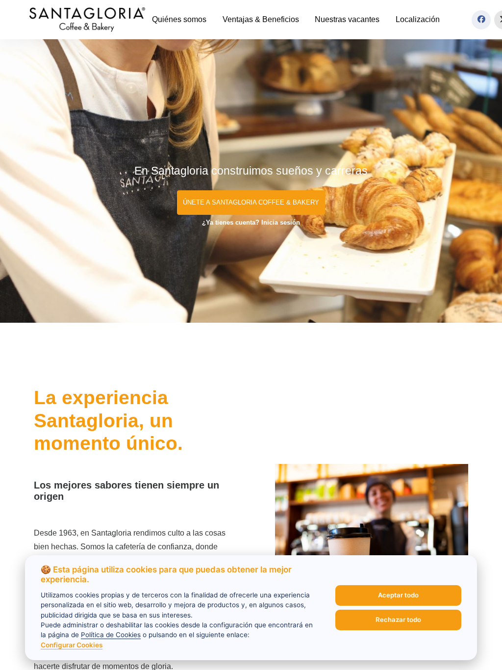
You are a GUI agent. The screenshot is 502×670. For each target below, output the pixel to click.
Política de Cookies (111, 635)
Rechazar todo (398, 619)
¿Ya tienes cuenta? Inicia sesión (251, 222)
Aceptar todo (398, 595)
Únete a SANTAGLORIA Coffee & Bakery (251, 202)
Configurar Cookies (71, 645)
